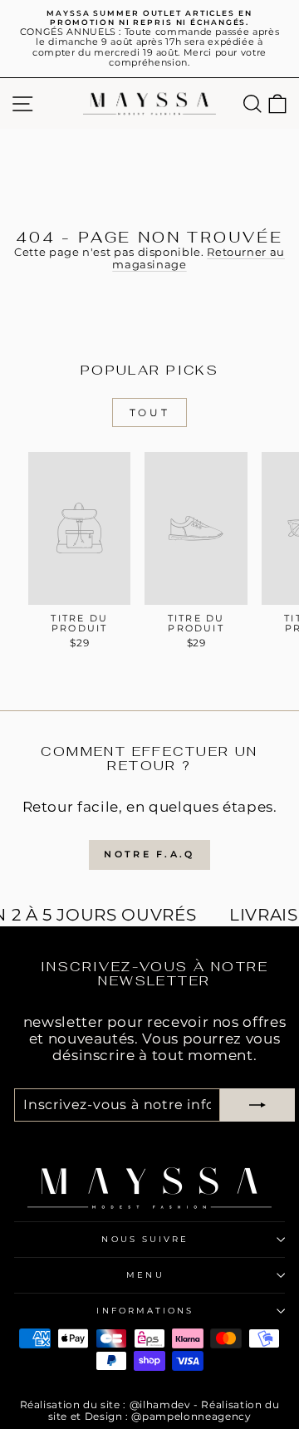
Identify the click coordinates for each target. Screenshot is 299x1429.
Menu (145, 1274)
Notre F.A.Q (149, 854)
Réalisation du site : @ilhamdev (105, 1404)
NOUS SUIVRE (145, 1239)
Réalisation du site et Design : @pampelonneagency (164, 1410)
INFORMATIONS (145, 1310)
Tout (149, 412)
